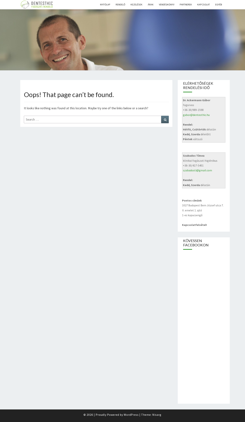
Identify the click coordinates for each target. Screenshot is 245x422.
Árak (151, 4)
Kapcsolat (203, 4)
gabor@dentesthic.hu (196, 115)
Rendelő (120, 4)
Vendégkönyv (166, 4)
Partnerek (186, 4)
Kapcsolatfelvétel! (194, 225)
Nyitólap (105, 4)
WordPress (131, 414)
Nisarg (156, 414)
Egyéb (218, 4)
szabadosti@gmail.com (197, 170)
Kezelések (136, 4)
